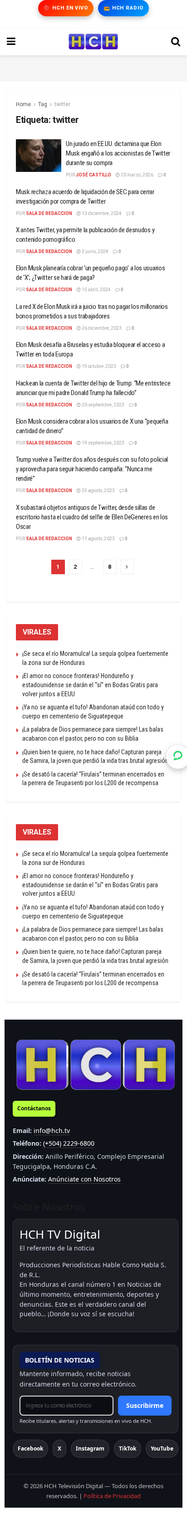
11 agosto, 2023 (98, 538)
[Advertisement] (93, 66)
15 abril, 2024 (96, 289)
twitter (62, 104)
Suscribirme (144, 1405)
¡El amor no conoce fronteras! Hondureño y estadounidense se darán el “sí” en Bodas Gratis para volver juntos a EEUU (90, 684)
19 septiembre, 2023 (102, 442)
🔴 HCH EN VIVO (66, 8)
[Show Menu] (11, 41)
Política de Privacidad (112, 1496)
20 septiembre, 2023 (102, 404)
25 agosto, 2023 (98, 490)
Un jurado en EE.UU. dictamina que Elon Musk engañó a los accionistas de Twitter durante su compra (118, 153)
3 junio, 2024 (94, 251)
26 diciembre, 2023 (101, 328)
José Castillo (93, 174)
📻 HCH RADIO (123, 8)
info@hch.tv (52, 1130)
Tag (42, 104)
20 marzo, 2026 (136, 174)
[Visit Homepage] (93, 42)
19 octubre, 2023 (98, 366)
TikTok (127, 1448)
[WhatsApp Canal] (178, 757)
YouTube (162, 1448)
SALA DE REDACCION (49, 213)
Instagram (90, 1448)
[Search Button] (175, 41)
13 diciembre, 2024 (101, 213)
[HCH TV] (95, 1064)
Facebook (30, 1448)
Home (23, 104)
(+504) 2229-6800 (68, 1143)
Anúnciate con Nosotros (84, 1179)
